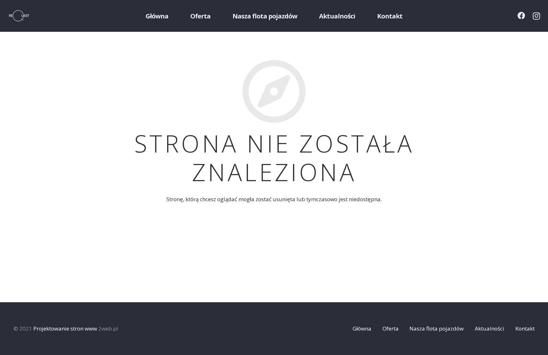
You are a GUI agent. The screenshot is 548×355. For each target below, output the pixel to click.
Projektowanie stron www (65, 328)
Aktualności (489, 328)
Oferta (390, 328)
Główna (362, 328)
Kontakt (525, 328)
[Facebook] (521, 15)
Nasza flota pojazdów (436, 328)
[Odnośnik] (27, 16)
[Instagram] (536, 16)
